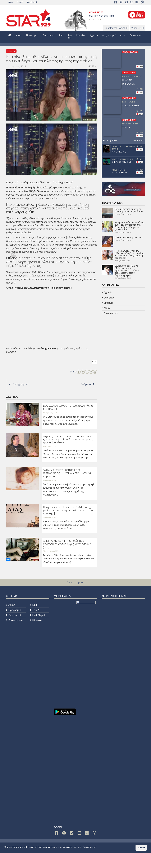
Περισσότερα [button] (89, 847)
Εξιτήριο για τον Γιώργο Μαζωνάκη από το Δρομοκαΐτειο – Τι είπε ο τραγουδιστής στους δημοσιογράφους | (127, 270)
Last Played (32, 2)
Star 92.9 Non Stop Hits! (101, 15)
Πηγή (94, 361)
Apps (122, 35)
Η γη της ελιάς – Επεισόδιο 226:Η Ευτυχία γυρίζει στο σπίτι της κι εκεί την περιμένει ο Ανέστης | (69, 510)
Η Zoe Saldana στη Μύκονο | (129, 237)
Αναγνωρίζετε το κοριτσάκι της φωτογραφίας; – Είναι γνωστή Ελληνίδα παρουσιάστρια (67, 473)
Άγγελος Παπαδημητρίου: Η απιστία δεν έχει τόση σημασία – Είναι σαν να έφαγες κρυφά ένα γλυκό (68, 439)
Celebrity (109, 297)
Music (107, 308)
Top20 (20, 2)
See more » (137, 140)
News (10, 2)
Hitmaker (81, 35)
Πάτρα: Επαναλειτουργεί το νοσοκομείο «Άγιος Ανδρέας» (129, 210)
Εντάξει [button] (141, 847)
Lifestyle (11, 51)
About (18, 35)
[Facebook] (79, 372)
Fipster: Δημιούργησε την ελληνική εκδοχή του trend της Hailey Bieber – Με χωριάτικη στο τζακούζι (129, 254)
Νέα (61, 35)
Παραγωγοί (49, 35)
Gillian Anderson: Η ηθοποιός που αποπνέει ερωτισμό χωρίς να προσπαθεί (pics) (67, 544)
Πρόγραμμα (32, 35)
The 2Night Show (33, 191)
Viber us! (136, 28)
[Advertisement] (125, 339)
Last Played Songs (115, 28)
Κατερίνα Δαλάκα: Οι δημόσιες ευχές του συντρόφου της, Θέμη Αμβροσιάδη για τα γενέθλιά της (129, 226)
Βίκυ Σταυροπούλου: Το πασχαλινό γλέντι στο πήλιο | (68, 407)
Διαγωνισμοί (109, 35)
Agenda (94, 35)
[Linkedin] (91, 372)
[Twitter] (83, 372)
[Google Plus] (87, 372)
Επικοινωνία (136, 35)
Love (141, 66)
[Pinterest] (95, 372)
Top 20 (70, 37)
